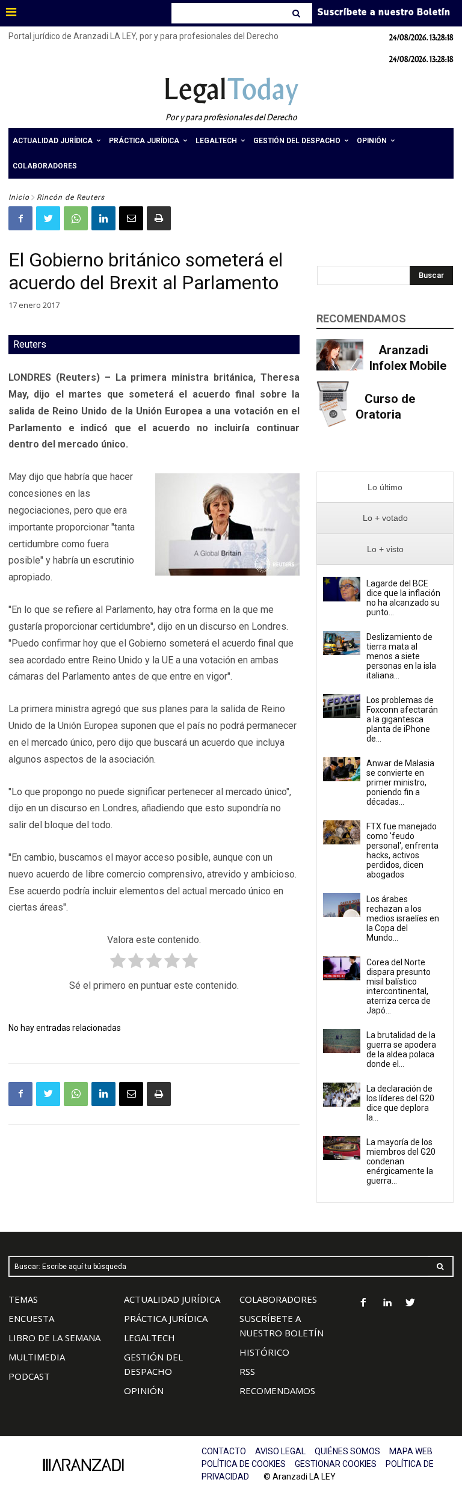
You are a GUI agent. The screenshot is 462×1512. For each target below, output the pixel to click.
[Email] (131, 218)
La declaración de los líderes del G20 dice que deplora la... (400, 1103)
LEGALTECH (149, 1338)
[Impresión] (159, 218)
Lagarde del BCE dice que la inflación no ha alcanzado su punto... (403, 598)
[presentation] (385, 487)
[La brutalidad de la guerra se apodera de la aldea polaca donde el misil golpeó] (341, 1041)
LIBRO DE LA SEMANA (54, 1338)
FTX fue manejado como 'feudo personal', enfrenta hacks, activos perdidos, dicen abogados (402, 850)
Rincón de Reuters (71, 197)
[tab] (385, 487)
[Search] (297, 13)
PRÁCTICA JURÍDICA (166, 1318)
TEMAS (23, 1299)
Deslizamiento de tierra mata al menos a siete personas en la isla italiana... (401, 656)
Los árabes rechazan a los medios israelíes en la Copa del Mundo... (402, 918)
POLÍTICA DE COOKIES (244, 1464)
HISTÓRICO (264, 1352)
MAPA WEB (411, 1451)
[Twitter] (48, 218)
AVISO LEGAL (280, 1451)
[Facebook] (20, 218)
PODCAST (29, 1376)
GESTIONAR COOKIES (336, 1464)
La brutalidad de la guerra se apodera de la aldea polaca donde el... (401, 1049)
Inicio (18, 197)
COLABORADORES (278, 1299)
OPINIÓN (144, 1390)
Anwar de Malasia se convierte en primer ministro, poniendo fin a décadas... (400, 782)
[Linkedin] (103, 218)
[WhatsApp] (76, 218)
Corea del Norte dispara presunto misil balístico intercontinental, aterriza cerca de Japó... (398, 986)
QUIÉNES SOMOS (347, 1451)
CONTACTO (224, 1451)
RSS (247, 1371)
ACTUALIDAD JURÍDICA (172, 1299)
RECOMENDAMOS (277, 1390)
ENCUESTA (31, 1318)
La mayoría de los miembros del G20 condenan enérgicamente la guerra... (401, 1161)
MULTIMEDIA (36, 1357)
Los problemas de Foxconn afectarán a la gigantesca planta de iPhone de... (402, 719)
